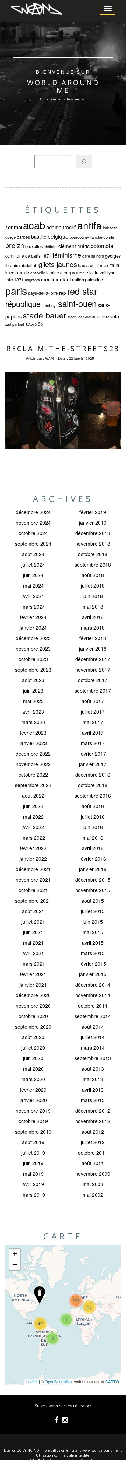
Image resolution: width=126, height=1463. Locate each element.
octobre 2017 (92, 680)
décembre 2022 (33, 753)
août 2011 (93, 1163)
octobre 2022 (33, 774)
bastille (39, 236)
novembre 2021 (33, 879)
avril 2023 (33, 711)
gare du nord (93, 256)
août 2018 (93, 575)
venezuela (107, 316)
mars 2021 (33, 963)
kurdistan (15, 272)
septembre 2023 (33, 669)
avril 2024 (33, 596)
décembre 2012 (92, 1110)
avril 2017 (93, 732)
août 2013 (93, 1068)
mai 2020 (33, 1068)
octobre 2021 (33, 890)
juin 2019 (33, 1163)
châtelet (50, 246)
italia (114, 264)
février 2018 (92, 638)
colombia (102, 245)
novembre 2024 (33, 522)
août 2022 (33, 795)
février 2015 (92, 963)
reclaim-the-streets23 (63, 348)
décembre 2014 (92, 984)
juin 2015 (93, 921)
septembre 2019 (33, 1131)
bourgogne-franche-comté (92, 237)
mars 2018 (93, 627)
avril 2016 (93, 848)
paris (16, 290)
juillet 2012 (93, 1142)
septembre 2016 (93, 795)
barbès (23, 237)
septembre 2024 (33, 543)
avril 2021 (33, 953)
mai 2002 (93, 1194)
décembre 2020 (33, 995)
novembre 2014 (92, 995)
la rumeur (80, 272)
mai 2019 (33, 1173)
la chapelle (35, 272)
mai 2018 (93, 606)
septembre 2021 (33, 900)
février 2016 (92, 858)
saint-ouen (77, 303)
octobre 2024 (33, 533)
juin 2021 (33, 932)
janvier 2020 (33, 1100)
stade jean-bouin (81, 317)
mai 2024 (33, 585)
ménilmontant (56, 279)
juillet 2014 (93, 1037)
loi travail (97, 273)
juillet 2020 (33, 1047)
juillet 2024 (33, 564)
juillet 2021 (33, 921)
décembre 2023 (33, 638)
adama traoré (61, 227)
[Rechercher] (84, 161)
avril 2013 (93, 1089)
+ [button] (15, 1254)
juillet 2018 (93, 585)
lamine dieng (58, 272)
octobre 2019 (33, 1121)
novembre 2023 (33, 648)
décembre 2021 (33, 869)
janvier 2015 (92, 974)
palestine (94, 279)
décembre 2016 (92, 774)
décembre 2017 (92, 659)
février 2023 (33, 732)
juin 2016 (93, 827)
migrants (32, 279)
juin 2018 (93, 596)
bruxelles (34, 246)
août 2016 (93, 806)
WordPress (89, 1460)
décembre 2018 (92, 533)
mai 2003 (93, 1184)
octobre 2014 (92, 1005)
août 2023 (33, 680)
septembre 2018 (93, 564)
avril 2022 (33, 827)
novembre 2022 (33, 764)
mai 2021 (33, 942)
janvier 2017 (92, 764)
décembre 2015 (92, 879)
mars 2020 (33, 1079)
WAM (49, 358)
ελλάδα (34, 324)
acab (34, 224)
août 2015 (93, 900)
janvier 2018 (92, 648)
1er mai (13, 227)
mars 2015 (93, 953)
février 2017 (92, 753)
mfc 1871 (14, 279)
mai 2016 (93, 837)
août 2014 (93, 1026)
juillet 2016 (93, 816)
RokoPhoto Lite (41, 1460)
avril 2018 (93, 617)
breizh (14, 245)
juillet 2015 (93, 911)
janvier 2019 (92, 522)
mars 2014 (93, 1047)
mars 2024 (33, 606)
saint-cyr (49, 305)
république (23, 303)
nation (78, 279)
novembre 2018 (92, 543)
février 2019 (92, 512)
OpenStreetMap (58, 1381)
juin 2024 (33, 575)
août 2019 (33, 1142)
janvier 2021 (33, 984)
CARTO (112, 1381)
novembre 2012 (92, 1121)
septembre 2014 (93, 1016)
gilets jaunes (57, 264)
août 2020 (33, 1037)
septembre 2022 (33, 785)
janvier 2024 (33, 627)
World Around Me (63, 86)
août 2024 (33, 554)
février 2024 (33, 617)
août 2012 (93, 1131)
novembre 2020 (33, 1005)
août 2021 (33, 911)
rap (62, 292)
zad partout (14, 324)
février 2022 (33, 848)
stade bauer (44, 315)
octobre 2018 (92, 554)
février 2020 (33, 1089)
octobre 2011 (92, 1152)
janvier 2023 (33, 743)
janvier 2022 (33, 858)
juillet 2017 (93, 711)
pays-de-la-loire (43, 293)
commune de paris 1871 (28, 256)
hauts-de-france (93, 265)
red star (82, 291)
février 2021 (33, 974)
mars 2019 (33, 1194)
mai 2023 (33, 701)
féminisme (66, 255)
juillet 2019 (33, 1152)
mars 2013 (93, 1100)
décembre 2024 (33, 512)
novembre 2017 (92, 669)
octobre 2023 (33, 659)
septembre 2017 (93, 690)
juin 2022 (33, 806)
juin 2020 (33, 1058)
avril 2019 (33, 1184)
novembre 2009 (92, 1173)
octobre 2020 (33, 1016)
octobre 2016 (92, 785)
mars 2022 (33, 837)
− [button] (15, 1264)
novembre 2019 (33, 1110)
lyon (111, 273)
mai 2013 (93, 1079)
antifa (89, 225)
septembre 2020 (33, 1026)
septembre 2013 (93, 1058)
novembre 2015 (92, 890)
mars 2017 (93, 743)
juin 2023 (33, 690)
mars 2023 (33, 722)
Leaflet (32, 1381)
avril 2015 (93, 942)
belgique (58, 236)
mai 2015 (93, 932)
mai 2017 (93, 722)
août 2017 (93, 701)
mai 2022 (33, 816)
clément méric (74, 246)
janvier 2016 (92, 869)
